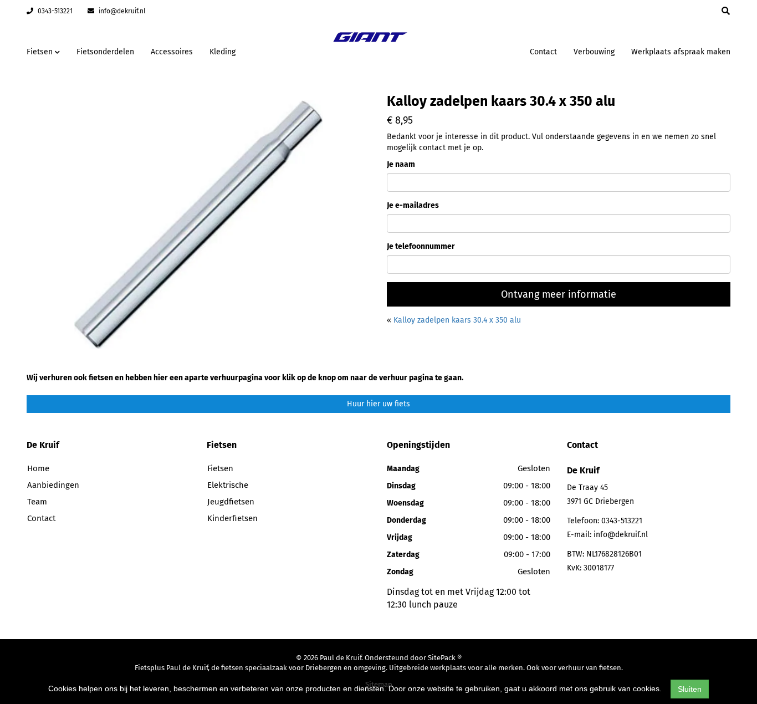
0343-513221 (54, 11)
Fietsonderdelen (105, 52)
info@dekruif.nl (121, 11)
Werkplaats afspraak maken (680, 52)
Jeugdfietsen (230, 502)
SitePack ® (445, 658)
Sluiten (690, 689)
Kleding (222, 52)
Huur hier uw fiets (378, 404)
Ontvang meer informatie (558, 294)
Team (37, 502)
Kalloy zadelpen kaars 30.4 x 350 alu (457, 320)
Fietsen (220, 468)
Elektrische (227, 485)
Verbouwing (594, 52)
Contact (543, 52)
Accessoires (172, 52)
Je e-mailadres (413, 205)
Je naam (401, 164)
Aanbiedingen (486, 50)
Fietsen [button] (41, 52)
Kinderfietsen (232, 518)
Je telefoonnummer (421, 246)
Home (38, 468)
